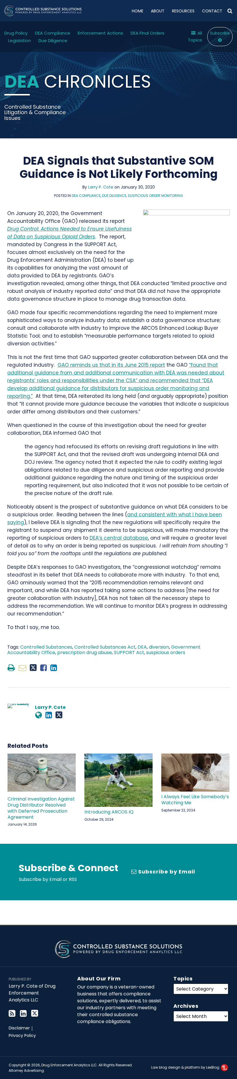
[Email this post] (22, 668)
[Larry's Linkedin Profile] (48, 715)
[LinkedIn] (23, 1013)
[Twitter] (34, 1013)
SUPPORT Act (129, 652)
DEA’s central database (119, 537)
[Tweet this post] (33, 668)
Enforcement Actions (100, 33)
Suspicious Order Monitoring (155, 195)
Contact (212, 11)
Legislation (19, 40)
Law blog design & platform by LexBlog (185, 1067)
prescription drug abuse (84, 652)
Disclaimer (19, 1028)
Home (137, 11)
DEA (142, 647)
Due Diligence (52, 40)
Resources (183, 11)
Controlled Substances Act (105, 647)
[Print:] (11, 667)
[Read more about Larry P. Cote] (38, 715)
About (157, 11)
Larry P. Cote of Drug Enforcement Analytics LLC (32, 993)
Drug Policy (15, 33)
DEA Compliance (52, 33)
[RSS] (12, 1013)
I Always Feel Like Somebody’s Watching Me (195, 800)
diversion (159, 647)
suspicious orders (165, 652)
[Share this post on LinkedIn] (53, 668)
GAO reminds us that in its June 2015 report (111, 364)
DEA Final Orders (147, 33)
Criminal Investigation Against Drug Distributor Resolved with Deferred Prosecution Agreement (41, 808)
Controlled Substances (46, 647)
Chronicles (77, 81)
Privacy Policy (22, 1035)
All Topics (195, 36)
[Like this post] (43, 668)
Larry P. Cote (100, 187)
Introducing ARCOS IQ (109, 812)
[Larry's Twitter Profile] (58, 715)
